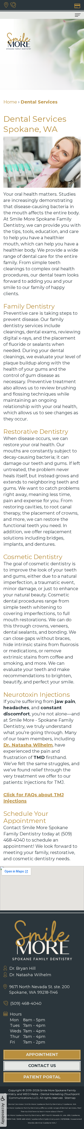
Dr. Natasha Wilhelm (28, 745)
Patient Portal (42, 1077)
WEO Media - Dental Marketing (43, 1094)
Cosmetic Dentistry (32, 557)
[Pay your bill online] (77, 5)
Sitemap (70, 1097)
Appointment (42, 1054)
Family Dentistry (29, 306)
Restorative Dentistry (35, 431)
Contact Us (42, 1065)
